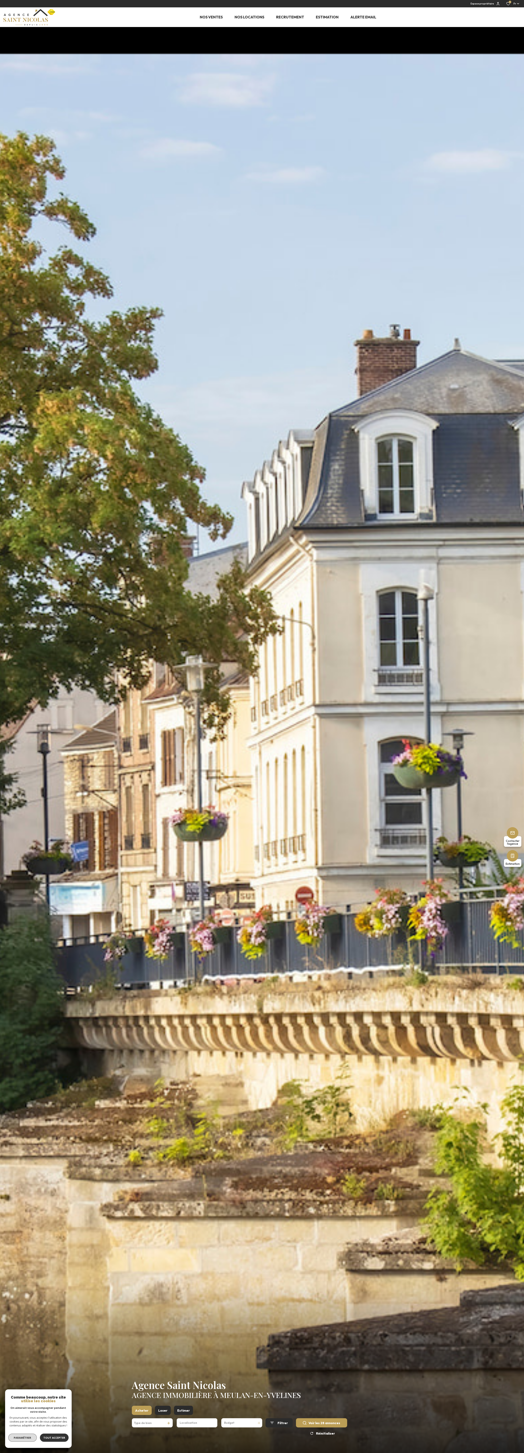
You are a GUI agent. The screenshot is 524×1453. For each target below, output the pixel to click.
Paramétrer (22, 1437)
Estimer (183, 1410)
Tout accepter (54, 1437)
